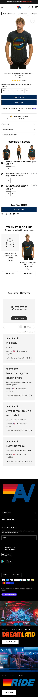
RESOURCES (7, 519)
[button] (10, 642)
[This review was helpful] (26, 358)
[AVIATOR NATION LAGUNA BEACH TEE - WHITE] (10, 242)
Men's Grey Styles (9, 13)
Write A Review (19, 318)
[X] (7, 214)
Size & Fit (5, 124)
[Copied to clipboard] (18, 214)
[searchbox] (11, 326)
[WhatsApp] (14, 214)
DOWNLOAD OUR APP (10, 548)
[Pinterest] (11, 214)
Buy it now (19, 103)
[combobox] (26, 332)
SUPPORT (6, 513)
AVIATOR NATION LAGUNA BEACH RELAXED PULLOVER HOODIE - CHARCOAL (21, 187)
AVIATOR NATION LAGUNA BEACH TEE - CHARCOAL (21, 162)
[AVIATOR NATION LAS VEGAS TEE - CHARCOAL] (28, 247)
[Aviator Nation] (19, 624)
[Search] (29, 7)
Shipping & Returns (9, 134)
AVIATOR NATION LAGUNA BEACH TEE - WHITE (10, 256)
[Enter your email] (35, 537)
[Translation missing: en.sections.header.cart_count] (35, 7)
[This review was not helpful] (29, 358)
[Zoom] (32, 21)
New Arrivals (22, 13)
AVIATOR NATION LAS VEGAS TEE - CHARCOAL (28, 264)
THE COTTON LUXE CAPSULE (19, 1)
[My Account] (32, 7)
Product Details (7, 129)
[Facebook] (2, 214)
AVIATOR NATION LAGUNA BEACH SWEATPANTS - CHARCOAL (21, 174)
